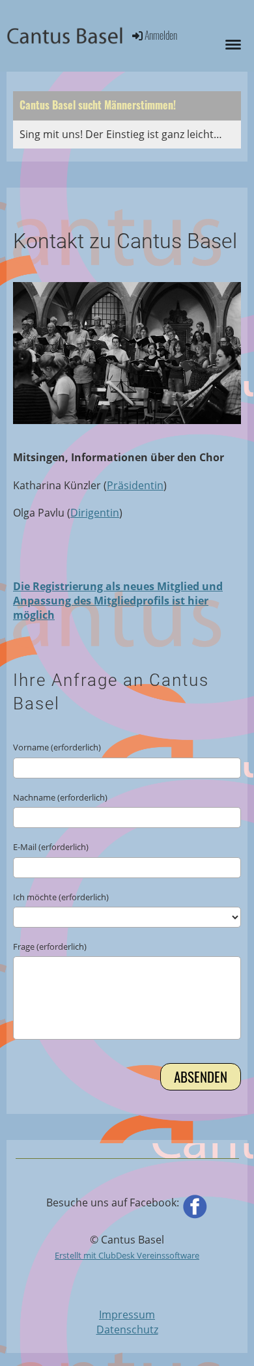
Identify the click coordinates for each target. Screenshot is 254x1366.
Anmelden (161, 35)
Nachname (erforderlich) (60, 797)
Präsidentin (135, 485)
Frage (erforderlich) (50, 946)
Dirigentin (94, 512)
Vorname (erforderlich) (57, 747)
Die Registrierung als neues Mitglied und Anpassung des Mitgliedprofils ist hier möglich (118, 601)
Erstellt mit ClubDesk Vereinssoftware (127, 1255)
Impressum (127, 1314)
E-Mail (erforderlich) (51, 847)
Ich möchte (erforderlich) (61, 897)
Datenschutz (127, 1329)
